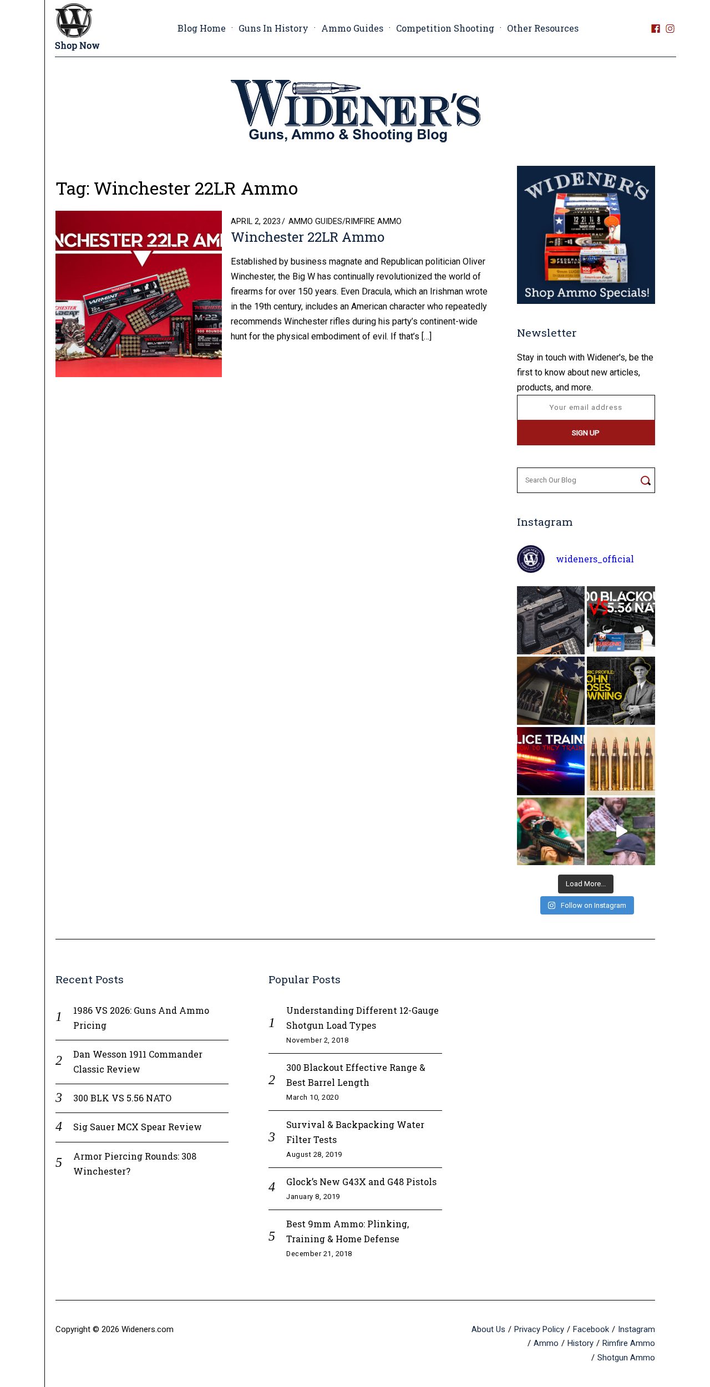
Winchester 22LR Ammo (307, 237)
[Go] (645, 480)
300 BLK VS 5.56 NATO (122, 1098)
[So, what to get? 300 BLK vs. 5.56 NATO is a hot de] (621, 620)
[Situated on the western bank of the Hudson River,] (551, 691)
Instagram (636, 1329)
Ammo (546, 1343)
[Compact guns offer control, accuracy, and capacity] (551, 620)
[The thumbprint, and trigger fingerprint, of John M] (621, 691)
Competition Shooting (445, 28)
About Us (488, 1329)
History (580, 1343)
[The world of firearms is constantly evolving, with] (621, 761)
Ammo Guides (352, 28)
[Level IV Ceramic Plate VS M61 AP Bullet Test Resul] (621, 831)
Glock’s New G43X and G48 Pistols (361, 1181)
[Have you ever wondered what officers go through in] (551, 761)
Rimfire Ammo (374, 221)
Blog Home (202, 28)
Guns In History (273, 28)
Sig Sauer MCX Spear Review (137, 1126)
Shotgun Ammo (626, 1358)
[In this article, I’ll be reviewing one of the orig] (551, 831)
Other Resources (543, 28)
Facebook (591, 1329)
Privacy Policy (539, 1329)
